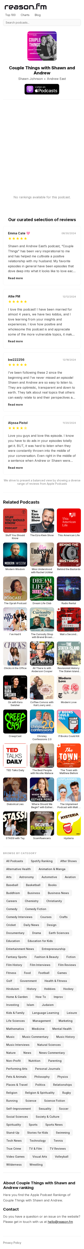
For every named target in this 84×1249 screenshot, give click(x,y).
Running (12, 1100)
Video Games (15, 1156)
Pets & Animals (16, 1076)
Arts (9, 877)
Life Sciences (15, 1020)
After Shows (68, 861)
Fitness (11, 972)
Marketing (65, 1020)
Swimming (63, 1132)
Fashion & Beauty (47, 957)
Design (51, 925)
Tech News (14, 1140)
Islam (30, 1004)
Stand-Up (12, 1132)
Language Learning (45, 1012)
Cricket (11, 925)
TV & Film (35, 1148)
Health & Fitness (56, 980)
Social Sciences (17, 1116)
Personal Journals (47, 1068)
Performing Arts (16, 1068)
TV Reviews (58, 1148)
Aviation (70, 877)
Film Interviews (40, 965)
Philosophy (42, 1076)
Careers (11, 901)
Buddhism (13, 893)
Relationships (62, 1084)
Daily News (31, 925)
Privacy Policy (12, 1242)
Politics (40, 1084)
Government (28, 980)
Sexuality (45, 1108)
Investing (12, 1004)
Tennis (58, 1140)
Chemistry (31, 901)
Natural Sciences (49, 1044)
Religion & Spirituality (40, 1092)
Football (43, 972)
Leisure (72, 1012)
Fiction (71, 957)
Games (62, 972)
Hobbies (49, 988)
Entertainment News (20, 949)
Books (52, 885)
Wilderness (14, 1164)
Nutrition (34, 1060)
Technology (37, 1140)
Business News (58, 893)
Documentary (15, 933)
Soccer (63, 1108)
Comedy (11, 909)
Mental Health (62, 1028)
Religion (11, 1092)
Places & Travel (17, 1084)
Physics (62, 1076)
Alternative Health (18, 869)
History (31, 988)
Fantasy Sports (16, 957)
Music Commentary (35, 1036)
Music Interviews (17, 1044)
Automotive (49, 877)
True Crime (13, 1148)
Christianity (54, 901)
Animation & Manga (52, 869)
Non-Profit (13, 1060)
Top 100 (10, 15)
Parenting (55, 1060)
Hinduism (12, 988)
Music (10, 1036)
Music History (65, 1036)
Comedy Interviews (19, 917)
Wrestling (36, 1164)
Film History (14, 965)
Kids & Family (15, 1012)
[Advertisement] (42, 142)
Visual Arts (39, 1156)
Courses (46, 917)
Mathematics (15, 1028)
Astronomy (26, 877)
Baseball (12, 885)
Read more (15, 278)
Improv (58, 996)
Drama (36, 933)
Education (13, 941)
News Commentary (52, 1052)
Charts (25, 15)
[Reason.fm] (25, 6)
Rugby (66, 1092)
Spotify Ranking (42, 861)
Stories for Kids (37, 1132)
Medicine (38, 1028)
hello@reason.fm (60, 1222)
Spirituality (13, 1124)
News (27, 1052)
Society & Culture (47, 1116)
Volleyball (61, 1156)
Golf (9, 980)
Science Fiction (54, 1100)
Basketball (33, 885)
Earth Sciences (59, 933)
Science (30, 1100)
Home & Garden (17, 996)
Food (27, 972)
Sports (33, 1124)
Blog (38, 15)
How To (41, 996)
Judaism (48, 1004)
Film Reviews (67, 965)
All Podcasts (14, 861)
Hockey (68, 988)
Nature (11, 1052)
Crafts (63, 917)
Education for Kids (40, 941)
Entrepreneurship (53, 949)
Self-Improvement (18, 1108)
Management (42, 1020)
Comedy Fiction (35, 909)
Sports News (54, 1124)
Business (34, 893)
